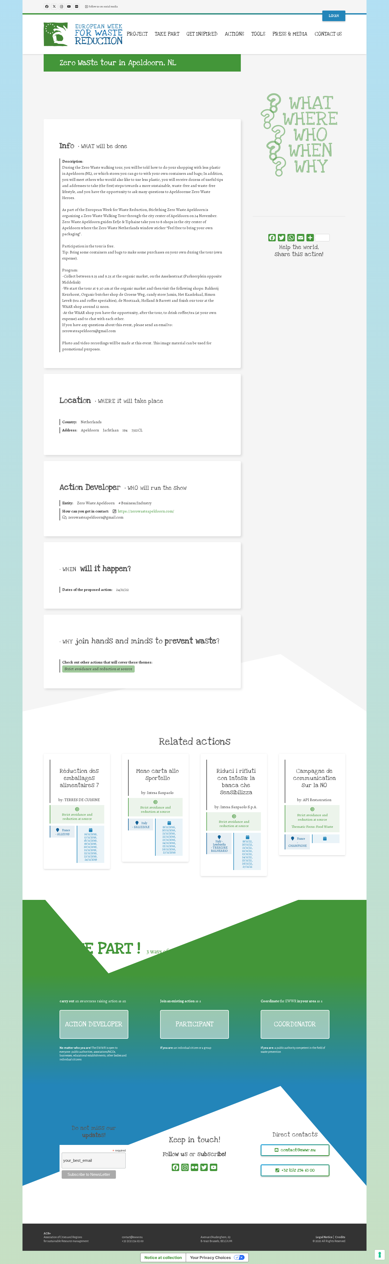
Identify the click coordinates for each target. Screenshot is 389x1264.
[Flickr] (76, 6)
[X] (54, 6)
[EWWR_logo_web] (83, 34)
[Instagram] (61, 6)
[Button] (77, 809)
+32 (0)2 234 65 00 (133, 1241)
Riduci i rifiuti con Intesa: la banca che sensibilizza (236, 781)
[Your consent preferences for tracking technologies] (380, 1255)
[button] (150, 34)
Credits (340, 1237)
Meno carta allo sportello (157, 774)
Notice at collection (163, 1257)
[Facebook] (47, 6)
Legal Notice (324, 1237)
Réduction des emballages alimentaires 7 (79, 778)
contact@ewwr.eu (132, 1237)
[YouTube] (69, 6)
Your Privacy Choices (210, 1257)
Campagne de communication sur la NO (314, 778)
